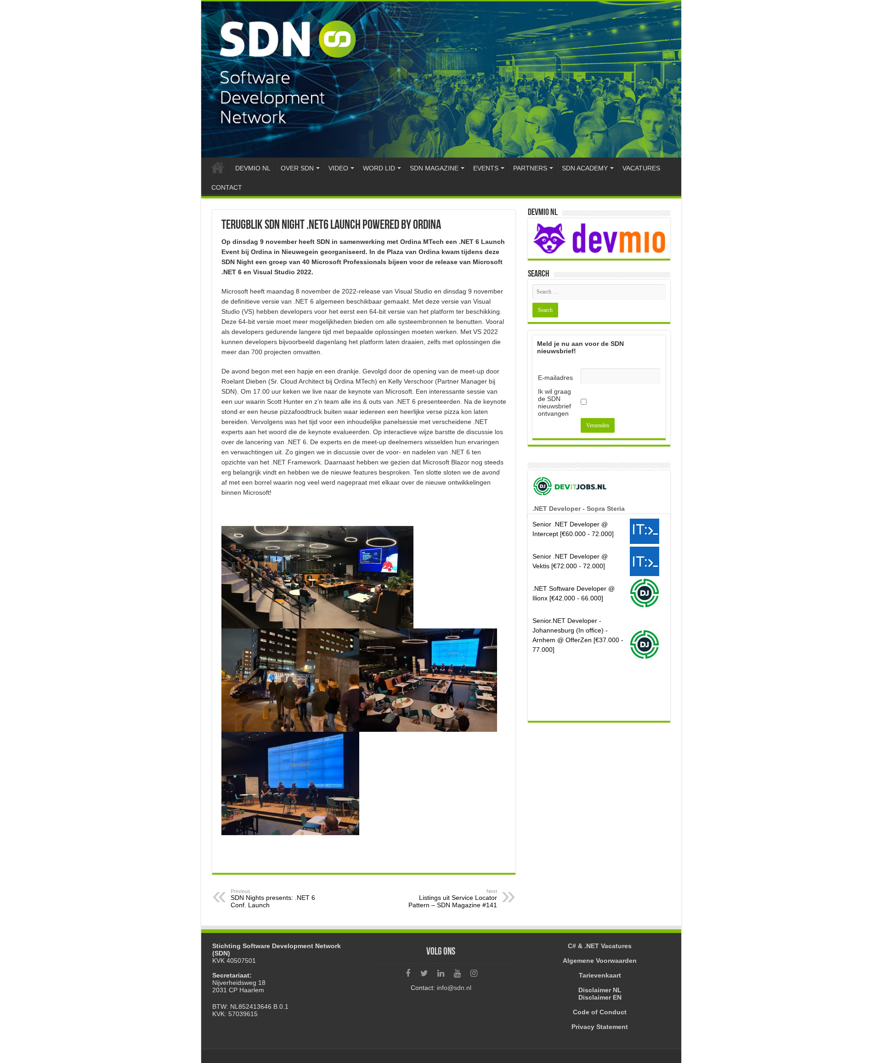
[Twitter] (424, 973)
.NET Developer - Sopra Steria (578, 508)
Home (218, 167)
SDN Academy (585, 168)
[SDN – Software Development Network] (441, 79)
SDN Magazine (434, 168)
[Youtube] (457, 973)
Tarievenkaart (600, 975)
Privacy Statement (599, 1026)
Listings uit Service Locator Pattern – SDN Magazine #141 (452, 898)
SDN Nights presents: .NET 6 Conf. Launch (273, 898)
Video (338, 168)
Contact (226, 187)
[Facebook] (408, 973)
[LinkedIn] (441, 973)
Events (485, 168)
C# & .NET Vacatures (600, 946)
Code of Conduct (600, 1012)
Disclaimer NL (600, 990)
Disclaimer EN (600, 997)
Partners (530, 168)
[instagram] (474, 973)
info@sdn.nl (454, 987)
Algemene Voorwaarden (600, 960)
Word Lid (379, 168)
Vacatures (641, 168)
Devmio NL (253, 168)
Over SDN (297, 168)
